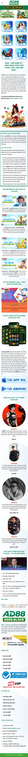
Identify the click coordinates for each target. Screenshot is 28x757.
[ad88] (14, 2)
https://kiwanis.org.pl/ (16, 98)
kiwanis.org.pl (9, 625)
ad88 (2, 625)
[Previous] (1, 300)
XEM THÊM (4, 599)
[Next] (26, 300)
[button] (2, 3)
